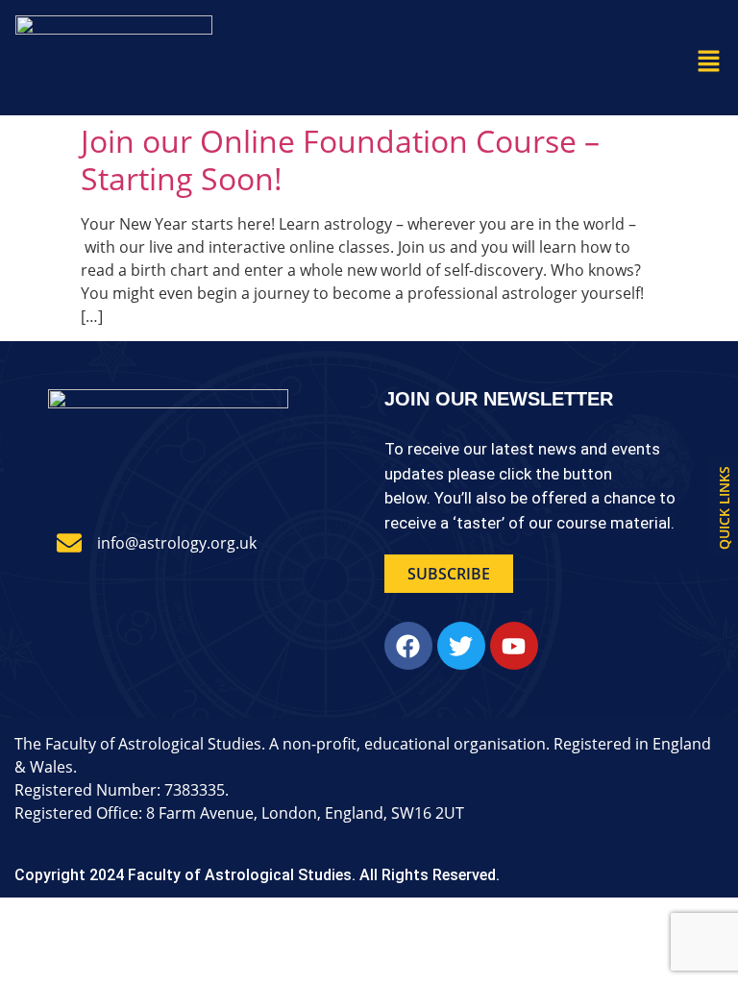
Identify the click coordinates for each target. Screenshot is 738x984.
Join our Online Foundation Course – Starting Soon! (340, 159)
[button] (709, 61)
